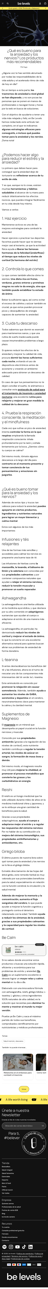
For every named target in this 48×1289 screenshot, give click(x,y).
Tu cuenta (5, 1227)
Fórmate (5, 1234)
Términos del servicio (19, 1256)
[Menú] (2, 3)
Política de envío (35, 1256)
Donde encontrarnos (9, 1237)
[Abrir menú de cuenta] (40, 3)
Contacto (5, 1240)
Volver (24, 1089)
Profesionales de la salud (11, 1207)
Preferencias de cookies (20, 1259)
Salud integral (7, 1170)
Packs (4, 1187)
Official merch (7, 1190)
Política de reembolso (25, 1254)
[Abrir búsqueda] (7, 3)
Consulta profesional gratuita (13, 1230)
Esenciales (6, 1176)
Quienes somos (8, 1203)
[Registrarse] (42, 1125)
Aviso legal (6, 1259)
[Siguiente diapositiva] (45, 8)
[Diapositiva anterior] (2, 8)
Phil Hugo (24, 67)
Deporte (5, 1180)
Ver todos (5, 1193)
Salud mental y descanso (13, 1041)
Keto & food (6, 1183)
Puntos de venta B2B (10, 1210)
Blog (3, 1214)
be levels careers (8, 1217)
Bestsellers (6, 1167)
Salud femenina (8, 1173)
